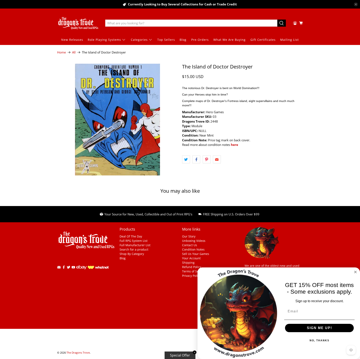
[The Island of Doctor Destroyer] (117, 119)
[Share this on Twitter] (186, 159)
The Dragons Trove (78, 352)
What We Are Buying (229, 40)
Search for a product (134, 249)
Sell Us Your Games (195, 254)
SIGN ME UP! (319, 328)
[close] (356, 4)
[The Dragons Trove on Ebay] (81, 271)
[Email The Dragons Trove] (59, 268)
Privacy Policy (191, 276)
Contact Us (189, 245)
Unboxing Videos (193, 241)
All (74, 52)
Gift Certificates (263, 40)
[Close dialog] (355, 272)
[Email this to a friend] (217, 159)
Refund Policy (191, 267)
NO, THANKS (319, 340)
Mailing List (289, 40)
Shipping (188, 263)
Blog (183, 40)
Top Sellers (166, 40)
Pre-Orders (200, 40)
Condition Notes (193, 249)
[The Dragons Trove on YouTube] (73, 268)
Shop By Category (132, 254)
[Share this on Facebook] (196, 159)
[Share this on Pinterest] (207, 159)
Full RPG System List (134, 241)
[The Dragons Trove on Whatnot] (98, 268)
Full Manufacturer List (135, 245)
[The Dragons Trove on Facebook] (64, 268)
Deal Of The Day (131, 236)
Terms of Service (193, 271)
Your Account (191, 258)
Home (61, 52)
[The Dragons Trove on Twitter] (68, 268)
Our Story (188, 236)
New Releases (72, 40)
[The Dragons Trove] (78, 23)
